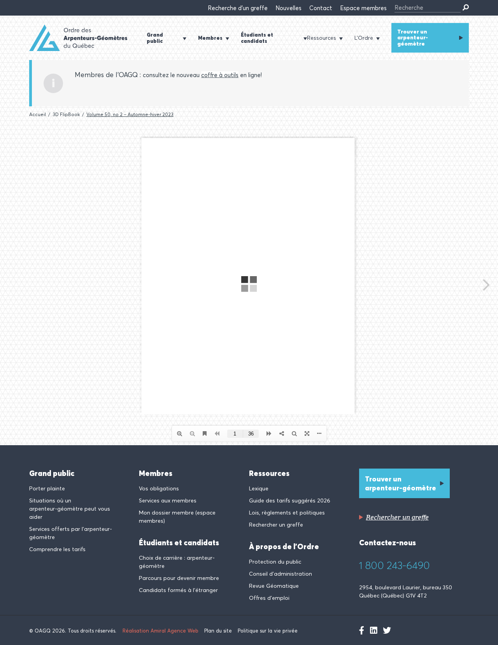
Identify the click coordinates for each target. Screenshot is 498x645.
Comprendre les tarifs (57, 549)
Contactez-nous (387, 542)
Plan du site (218, 630)
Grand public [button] (155, 38)
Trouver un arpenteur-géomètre (412, 37)
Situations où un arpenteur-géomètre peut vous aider (69, 508)
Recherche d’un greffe (238, 8)
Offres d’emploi (269, 597)
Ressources (269, 473)
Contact (320, 8)
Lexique (258, 488)
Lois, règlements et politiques (287, 512)
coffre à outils (219, 75)
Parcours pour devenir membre (179, 578)
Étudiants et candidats (179, 542)
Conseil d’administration (280, 573)
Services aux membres (167, 500)
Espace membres (363, 8)
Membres (155, 473)
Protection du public (275, 561)
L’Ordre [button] (363, 37)
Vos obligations (159, 488)
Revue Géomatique (274, 585)
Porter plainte (47, 488)
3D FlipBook (66, 114)
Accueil (37, 114)
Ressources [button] (321, 37)
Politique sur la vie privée (268, 630)
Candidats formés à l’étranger (178, 590)
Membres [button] (210, 38)
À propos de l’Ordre (284, 546)
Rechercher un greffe (276, 524)
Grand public (51, 473)
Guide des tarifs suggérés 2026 (289, 500)
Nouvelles (288, 8)
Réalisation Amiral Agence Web (160, 630)
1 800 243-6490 (394, 565)
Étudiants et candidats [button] (257, 38)
